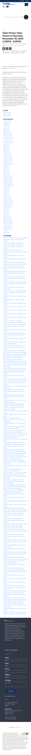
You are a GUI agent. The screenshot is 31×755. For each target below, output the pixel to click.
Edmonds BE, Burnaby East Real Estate (15, 363)
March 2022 (6, 216)
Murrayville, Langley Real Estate (12, 469)
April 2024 (6, 172)
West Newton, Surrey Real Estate (13, 601)
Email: (7, 663)
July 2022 (6, 209)
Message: (8, 680)
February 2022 (7, 218)
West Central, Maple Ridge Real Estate (14, 599)
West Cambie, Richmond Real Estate (14, 598)
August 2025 (7, 144)
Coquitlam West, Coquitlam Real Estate (14, 333)
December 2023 (8, 179)
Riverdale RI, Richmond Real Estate (13, 508)
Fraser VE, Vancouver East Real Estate (14, 381)
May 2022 (6, 213)
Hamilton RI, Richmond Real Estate (13, 405)
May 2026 (6, 128)
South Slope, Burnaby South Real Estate (15, 539)
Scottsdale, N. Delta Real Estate (12, 527)
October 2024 (7, 162)
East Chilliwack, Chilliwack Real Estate (14, 356)
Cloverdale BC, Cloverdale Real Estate (14, 324)
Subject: (7, 674)
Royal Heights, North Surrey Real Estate (15, 509)
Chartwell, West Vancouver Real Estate (14, 290)
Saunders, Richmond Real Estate (13, 525)
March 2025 (6, 153)
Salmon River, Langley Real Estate (13, 513)
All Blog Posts (7, 112)
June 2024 (6, 169)
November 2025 (8, 139)
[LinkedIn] (13, 644)
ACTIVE (22, 13)
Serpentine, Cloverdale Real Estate (13, 529)
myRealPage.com (18, 727)
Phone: (7, 669)
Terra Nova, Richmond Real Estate (13, 568)
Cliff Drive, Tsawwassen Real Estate (13, 322)
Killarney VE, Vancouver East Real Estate (15, 433)
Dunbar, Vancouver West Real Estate (14, 351)
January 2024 (7, 177)
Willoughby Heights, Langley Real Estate (15, 612)
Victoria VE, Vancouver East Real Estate (15, 591)
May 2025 (6, 149)
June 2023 (6, 190)
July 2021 (6, 230)
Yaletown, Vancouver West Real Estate (14, 614)
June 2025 (6, 148)
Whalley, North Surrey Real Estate (13, 603)
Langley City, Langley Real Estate (15, 45)
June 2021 (6, 232)
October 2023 (7, 183)
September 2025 (8, 142)
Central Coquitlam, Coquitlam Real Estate (15, 282)
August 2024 (7, 165)
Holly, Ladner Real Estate (10, 428)
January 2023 (7, 199)
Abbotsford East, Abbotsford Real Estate (15, 237)
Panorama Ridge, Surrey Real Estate (14, 485)
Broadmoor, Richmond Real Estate (13, 266)
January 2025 (7, 156)
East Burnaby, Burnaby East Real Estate (15, 352)
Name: (7, 657)
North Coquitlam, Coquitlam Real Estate (15, 472)
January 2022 (7, 220)
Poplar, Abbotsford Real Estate (12, 488)
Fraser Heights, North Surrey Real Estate (15, 379)
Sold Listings (7, 116)
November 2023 (8, 181)
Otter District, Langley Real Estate (13, 479)
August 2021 (7, 229)
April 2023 (6, 193)
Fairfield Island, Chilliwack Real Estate (14, 370)
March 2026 (6, 132)
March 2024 (6, 174)
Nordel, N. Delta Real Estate (11, 471)
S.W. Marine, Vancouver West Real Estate (15, 511)
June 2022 (6, 211)
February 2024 (7, 176)
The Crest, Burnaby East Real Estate (14, 569)
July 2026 (6, 124)
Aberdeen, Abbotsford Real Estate (13, 243)
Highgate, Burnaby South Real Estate (14, 426)
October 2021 (7, 225)
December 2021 (8, 222)
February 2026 (7, 133)
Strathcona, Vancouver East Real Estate (15, 552)
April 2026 (6, 130)
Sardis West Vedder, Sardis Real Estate (14, 524)
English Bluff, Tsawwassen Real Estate (14, 368)
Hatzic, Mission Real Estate (11, 418)
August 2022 (7, 208)
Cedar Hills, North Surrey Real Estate (14, 276)
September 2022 (8, 206)
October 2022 (7, 204)
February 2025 (7, 155)
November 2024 (8, 160)
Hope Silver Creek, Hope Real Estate (14, 430)
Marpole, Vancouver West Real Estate (14, 451)
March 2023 (6, 195)
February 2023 (7, 197)
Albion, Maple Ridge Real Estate (12, 245)
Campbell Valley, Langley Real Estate (14, 271)
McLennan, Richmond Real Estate (13, 455)
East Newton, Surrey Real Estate (13, 359)
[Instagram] (16, 644)
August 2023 (7, 186)
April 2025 (6, 151)
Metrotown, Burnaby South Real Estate (15, 456)
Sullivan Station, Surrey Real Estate (13, 557)
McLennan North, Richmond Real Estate (15, 453)
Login (27, 1)
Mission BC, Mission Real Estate (12, 458)
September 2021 (8, 227)
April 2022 (6, 215)
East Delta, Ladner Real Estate (12, 358)
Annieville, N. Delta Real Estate (12, 250)
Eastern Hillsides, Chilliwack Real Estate (15, 361)
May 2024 (6, 170)
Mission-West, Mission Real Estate (13, 460)
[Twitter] (9, 644)
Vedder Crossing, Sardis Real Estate (14, 585)
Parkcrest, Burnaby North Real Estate (14, 486)
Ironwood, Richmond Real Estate (13, 432)
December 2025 (8, 137)
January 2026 (7, 135)
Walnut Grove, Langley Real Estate (13, 592)
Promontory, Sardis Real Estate (12, 492)
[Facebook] (6, 644)
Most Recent (7, 121)
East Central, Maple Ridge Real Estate (14, 354)
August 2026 (7, 123)
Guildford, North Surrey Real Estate (13, 403)
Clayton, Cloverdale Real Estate (12, 320)
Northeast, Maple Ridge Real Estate (14, 474)
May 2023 (6, 192)
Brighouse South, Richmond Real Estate (15, 264)
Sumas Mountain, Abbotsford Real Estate (15, 559)
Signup (22, 1)
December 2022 (8, 200)
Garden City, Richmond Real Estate (13, 389)
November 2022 (8, 202)
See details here (11, 68)
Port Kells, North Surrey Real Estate (13, 490)
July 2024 (6, 167)
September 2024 (8, 163)
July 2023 (6, 188)
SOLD (28, 13)
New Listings (7, 114)
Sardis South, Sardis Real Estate (12, 518)
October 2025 (7, 140)
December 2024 (8, 158)
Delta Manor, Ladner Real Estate (13, 345)
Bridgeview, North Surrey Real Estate (14, 262)
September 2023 (8, 185)
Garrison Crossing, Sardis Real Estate (14, 395)
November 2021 (8, 223)
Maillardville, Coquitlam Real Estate (13, 449)
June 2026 (6, 126)
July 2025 (6, 146)
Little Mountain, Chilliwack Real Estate (14, 444)
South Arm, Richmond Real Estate (13, 534)
